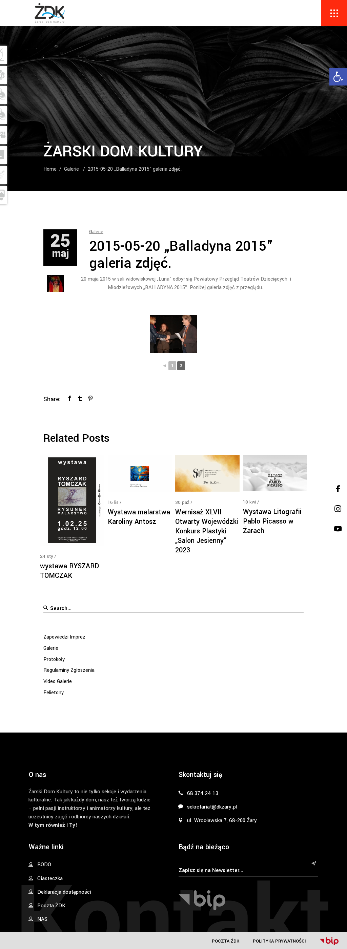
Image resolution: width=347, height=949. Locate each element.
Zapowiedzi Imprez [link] (64, 637)
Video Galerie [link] (57, 681)
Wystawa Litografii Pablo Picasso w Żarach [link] (272, 521)
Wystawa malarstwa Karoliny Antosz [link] (139, 517)
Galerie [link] (71, 169)
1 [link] (172, 366)
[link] (338, 77)
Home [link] (50, 169)
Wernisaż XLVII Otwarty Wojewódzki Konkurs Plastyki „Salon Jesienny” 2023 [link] (206, 531)
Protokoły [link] (54, 659)
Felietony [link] (53, 692)
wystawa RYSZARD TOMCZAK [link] (69, 571)
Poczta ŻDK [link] (225, 941)
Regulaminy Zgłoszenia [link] (69, 670)
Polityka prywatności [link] (279, 941)
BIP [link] (329, 941)
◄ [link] (164, 366)
